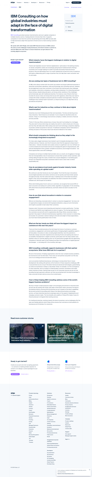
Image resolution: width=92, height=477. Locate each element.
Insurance (49, 427)
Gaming (49, 423)
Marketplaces (50, 412)
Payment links (32, 427)
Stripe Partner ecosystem (53, 445)
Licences (67, 410)
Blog (66, 399)
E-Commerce (50, 403)
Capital (30, 403)
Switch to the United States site (65, 473)
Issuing (30, 421)
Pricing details (50, 371)
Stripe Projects (50, 462)
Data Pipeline (32, 412)
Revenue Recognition (34, 434)
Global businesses (51, 408)
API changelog (50, 458)
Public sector (50, 434)
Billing (30, 401)
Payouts (31, 431)
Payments (31, 429)
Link (30, 423)
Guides (67, 395)
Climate (30, 406)
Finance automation (51, 406)
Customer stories (69, 397)
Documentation (50, 452)
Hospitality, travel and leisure (53, 425)
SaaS (48, 417)
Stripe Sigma (32, 436)
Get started (15, 374)
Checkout (31, 404)
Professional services (52, 432)
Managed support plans (70, 435)
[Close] (89, 470)
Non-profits (50, 431)
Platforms (49, 416)
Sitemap (67, 412)
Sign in (67, 2)
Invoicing (31, 419)
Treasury (31, 442)
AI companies (50, 419)
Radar (30, 432)
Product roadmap (69, 421)
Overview (66, 7)
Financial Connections (34, 416)
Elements (31, 414)
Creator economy (51, 421)
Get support (68, 434)
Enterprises (49, 395)
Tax (30, 438)
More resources (69, 415)
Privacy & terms (69, 404)
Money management (52, 414)
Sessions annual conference (71, 403)
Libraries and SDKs (51, 460)
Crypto (30, 410)
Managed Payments (33, 425)
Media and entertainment (53, 429)
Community (68, 401)
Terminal (31, 440)
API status (49, 456)
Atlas (30, 397)
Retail (48, 436)
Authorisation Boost (33, 399)
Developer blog (50, 464)
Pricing (48, 2)
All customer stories (76, 7)
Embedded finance (51, 404)
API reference (68, 371)
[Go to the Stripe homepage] (12, 393)
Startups (49, 397)
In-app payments (51, 410)
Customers (14, 7)
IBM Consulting (15, 35)
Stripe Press (68, 426)
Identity (31, 417)
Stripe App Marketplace (52, 443)
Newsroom (67, 424)
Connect (31, 408)
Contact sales (76, 2)
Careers (67, 423)
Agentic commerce (51, 399)
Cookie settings (69, 413)
